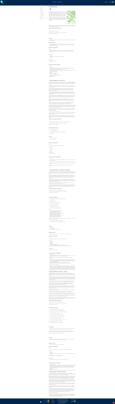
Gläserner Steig (41, 12)
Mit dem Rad (41, 16)
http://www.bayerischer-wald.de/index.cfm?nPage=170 (57, 355)
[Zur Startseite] (2, 2)
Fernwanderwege (41, 7)
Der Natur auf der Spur (57, 1)
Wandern (40, 6)
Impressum (53, 400)
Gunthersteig (41, 10)
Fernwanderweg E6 (42, 13)
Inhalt (52, 399)
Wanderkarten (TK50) (42, 15)
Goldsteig (41, 8)
